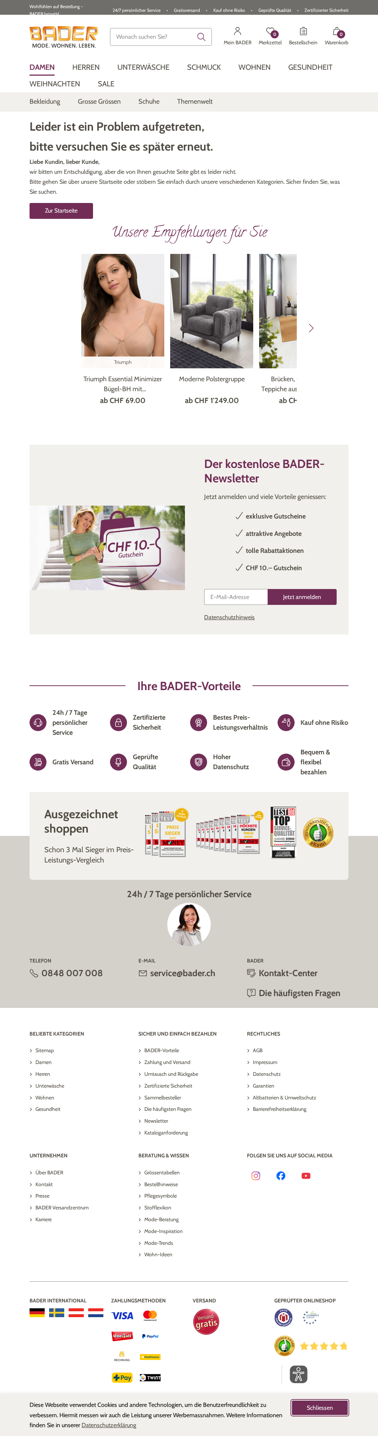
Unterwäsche (49, 1085)
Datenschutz (267, 1074)
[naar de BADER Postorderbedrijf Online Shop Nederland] (95, 1312)
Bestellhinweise (161, 1184)
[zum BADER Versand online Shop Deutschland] (37, 1312)
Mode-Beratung (161, 1219)
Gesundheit (48, 1109)
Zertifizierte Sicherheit (168, 1085)
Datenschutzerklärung (109, 1425)
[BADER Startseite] (64, 37)
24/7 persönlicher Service (137, 10)
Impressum (265, 1062)
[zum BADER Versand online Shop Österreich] (76, 1312)
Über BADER (49, 1172)
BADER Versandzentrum (62, 1207)
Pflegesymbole (160, 1195)
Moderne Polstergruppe (212, 379)
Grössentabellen (162, 1172)
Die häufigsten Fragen (168, 1109)
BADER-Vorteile (161, 1050)
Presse (42, 1195)
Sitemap (44, 1050)
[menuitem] (42, 67)
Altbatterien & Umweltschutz (284, 1097)
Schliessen (320, 1407)
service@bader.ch (182, 973)
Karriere (43, 1219)
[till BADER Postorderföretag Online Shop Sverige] (56, 1312)
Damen (43, 1062)
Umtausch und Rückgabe (171, 1074)
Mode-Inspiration (163, 1231)
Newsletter (156, 1121)
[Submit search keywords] (201, 37)
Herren (42, 1074)
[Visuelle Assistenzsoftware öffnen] (295, 1374)
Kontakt (44, 1184)
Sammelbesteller (162, 1097)
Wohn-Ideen (158, 1254)
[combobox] (161, 37)
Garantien (263, 1085)
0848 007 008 (72, 973)
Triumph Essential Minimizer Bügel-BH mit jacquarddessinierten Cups (122, 384)
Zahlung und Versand (167, 1062)
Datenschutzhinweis (229, 617)
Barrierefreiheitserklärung (279, 1109)
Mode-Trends (158, 1243)
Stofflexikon (157, 1207)
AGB (257, 1050)
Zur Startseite (61, 210)
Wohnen (44, 1097)
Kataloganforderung (166, 1132)
